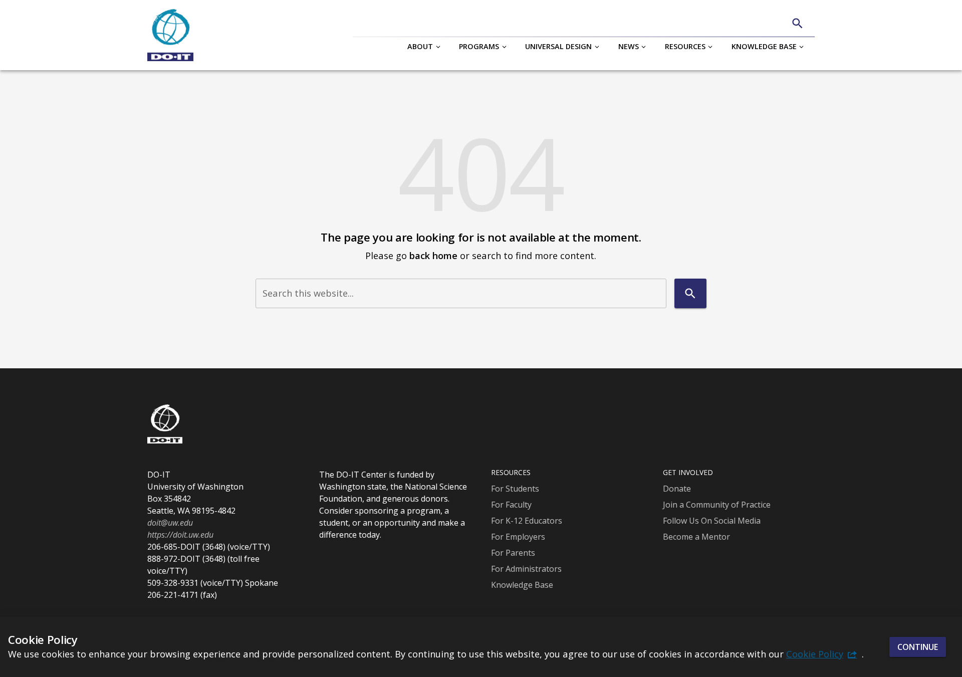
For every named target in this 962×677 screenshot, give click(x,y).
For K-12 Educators (526, 520)
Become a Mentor (696, 536)
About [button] (420, 46)
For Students (515, 488)
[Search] (797, 23)
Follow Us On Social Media (712, 520)
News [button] (628, 46)
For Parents (513, 552)
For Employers (518, 536)
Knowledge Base (522, 584)
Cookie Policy (814, 654)
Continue (917, 646)
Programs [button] (479, 46)
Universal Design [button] (558, 46)
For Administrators (526, 568)
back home (433, 255)
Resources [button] (685, 46)
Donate (677, 488)
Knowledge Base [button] (764, 46)
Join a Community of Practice (717, 504)
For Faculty (511, 504)
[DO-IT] (170, 35)
